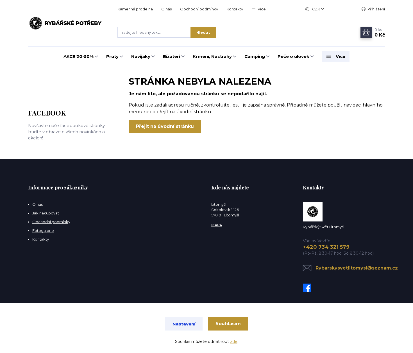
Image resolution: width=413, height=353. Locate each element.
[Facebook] (308, 288)
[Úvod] (67, 23)
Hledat (203, 32)
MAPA (216, 225)
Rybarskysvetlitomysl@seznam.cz (357, 268)
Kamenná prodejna (135, 9)
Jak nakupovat (45, 213)
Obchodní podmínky (199, 9)
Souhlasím (228, 323)
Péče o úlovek (293, 56)
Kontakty (234, 9)
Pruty (112, 56)
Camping (254, 56)
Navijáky (140, 56)
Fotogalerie (43, 230)
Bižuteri (171, 56)
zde (233, 341)
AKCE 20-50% (78, 56)
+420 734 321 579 (326, 247)
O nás (166, 9)
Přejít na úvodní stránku (165, 126)
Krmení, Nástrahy (212, 56)
